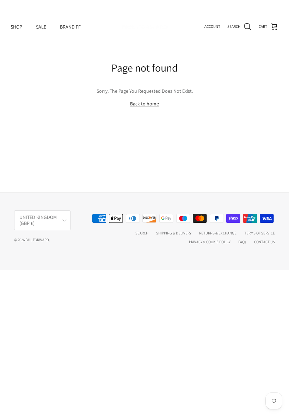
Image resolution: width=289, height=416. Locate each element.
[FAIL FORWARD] (144, 27)
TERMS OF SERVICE (259, 233)
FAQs (242, 241)
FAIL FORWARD (37, 239)
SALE (41, 27)
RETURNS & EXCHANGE (217, 233)
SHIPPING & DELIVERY (173, 233)
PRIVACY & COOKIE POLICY (209, 241)
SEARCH (141, 233)
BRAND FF (70, 27)
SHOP (16, 27)
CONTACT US (264, 241)
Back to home (144, 103)
